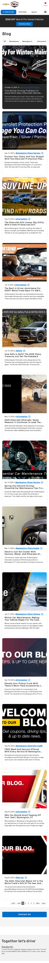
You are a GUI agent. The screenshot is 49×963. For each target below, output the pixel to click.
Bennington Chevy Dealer (27, 548)
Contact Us (24, 914)
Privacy (29, 949)
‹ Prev (19, 903)
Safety (19, 350)
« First (13, 903)
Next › (38, 903)
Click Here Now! (24, 24)
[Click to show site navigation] (45, 12)
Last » (44, 903)
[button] (8, 12)
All (5, 41)
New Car (20, 877)
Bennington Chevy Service (29, 87)
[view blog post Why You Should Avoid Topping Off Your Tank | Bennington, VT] (24, 801)
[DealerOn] (7, 947)
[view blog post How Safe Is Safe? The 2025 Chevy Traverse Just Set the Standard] (24, 340)
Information (21, 219)
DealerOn (17, 949)
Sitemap (23, 949)
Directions (23, 12)
